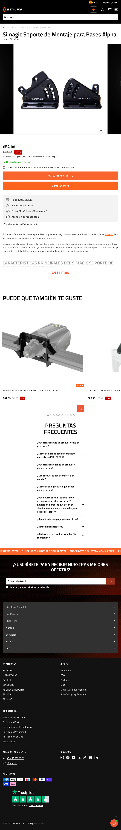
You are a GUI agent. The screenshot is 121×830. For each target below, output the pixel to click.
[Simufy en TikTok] (84, 757)
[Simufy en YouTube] (73, 757)
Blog (62, 684)
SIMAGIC (7, 694)
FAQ (62, 675)
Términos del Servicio (14, 717)
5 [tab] (59, 415)
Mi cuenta (65, 670)
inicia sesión (67, 167)
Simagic (109, 234)
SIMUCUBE (8, 684)
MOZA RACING (10, 675)
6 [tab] (62, 415)
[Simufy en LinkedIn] (96, 757)
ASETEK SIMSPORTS (14, 689)
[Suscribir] (110, 581)
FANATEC (8, 670)
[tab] (17, 162)
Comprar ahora (60, 186)
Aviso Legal (9, 741)
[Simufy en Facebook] (67, 757)
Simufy (6, 27)
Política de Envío (11, 722)
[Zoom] (101, 130)
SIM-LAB (7, 699)
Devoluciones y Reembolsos (17, 727)
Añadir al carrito (80, 408)
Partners (65, 680)
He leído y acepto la (29, 587)
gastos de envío (23, 156)
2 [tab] (51, 415)
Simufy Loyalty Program (73, 694)
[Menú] (116, 817)
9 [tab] (71, 415)
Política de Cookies (13, 736)
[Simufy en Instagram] (62, 757)
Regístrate (52, 167)
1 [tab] (48, 415)
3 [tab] (54, 415)
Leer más (60, 272)
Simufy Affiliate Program (73, 689)
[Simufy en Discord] (90, 757)
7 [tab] (65, 415)
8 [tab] (68, 415)
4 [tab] (57, 415)
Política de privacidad (39, 587)
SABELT (7, 680)
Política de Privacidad (14, 731)
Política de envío (30, 224)
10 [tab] (74, 415)
